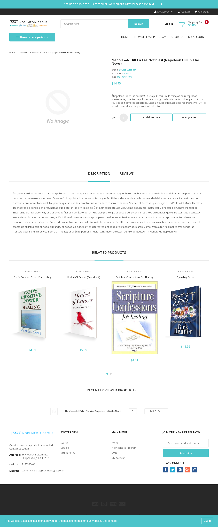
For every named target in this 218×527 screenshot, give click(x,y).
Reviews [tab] (127, 173)
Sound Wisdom (127, 69)
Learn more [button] (110, 520)
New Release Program (124, 447)
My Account (118, 458)
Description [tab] (99, 173)
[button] (12, 317)
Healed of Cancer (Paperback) (83, 277)
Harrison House (32, 271)
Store (115, 452)
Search (64, 442)
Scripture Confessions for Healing (134, 277)
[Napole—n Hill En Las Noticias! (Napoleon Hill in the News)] (54, 411)
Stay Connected (174, 463)
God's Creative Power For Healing (32, 277)
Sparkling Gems (185, 277)
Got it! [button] (207, 521)
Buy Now (190, 117)
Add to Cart (152, 117)
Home (12, 52)
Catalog (64, 447)
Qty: (114, 117)
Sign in (169, 23)
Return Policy (67, 452)
